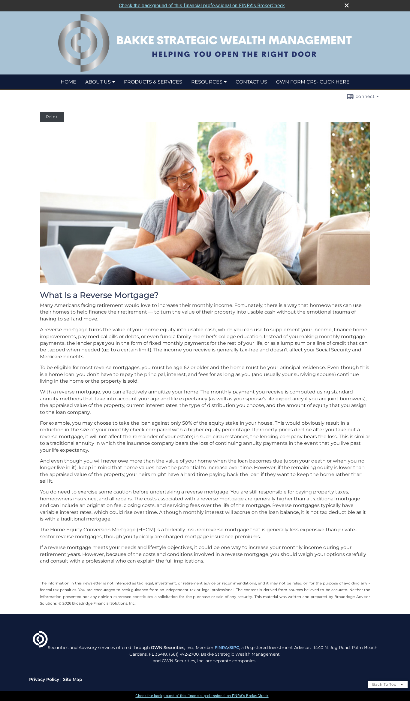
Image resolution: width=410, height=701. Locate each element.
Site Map (72, 679)
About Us (98, 82)
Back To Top (385, 684)
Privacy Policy (44, 679)
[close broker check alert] (346, 5)
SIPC (234, 647)
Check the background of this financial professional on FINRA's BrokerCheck (202, 5)
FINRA (221, 647)
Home (68, 82)
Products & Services (153, 82)
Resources (206, 82)
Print (52, 117)
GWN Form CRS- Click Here (313, 82)
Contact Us (251, 82)
